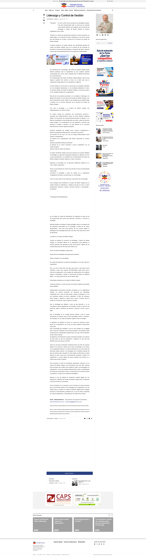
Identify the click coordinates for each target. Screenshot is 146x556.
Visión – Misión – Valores (41, 554)
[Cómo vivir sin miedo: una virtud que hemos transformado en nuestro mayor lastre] (98, 155)
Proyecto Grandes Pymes (70, 542)
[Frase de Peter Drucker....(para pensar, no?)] (81, 482)
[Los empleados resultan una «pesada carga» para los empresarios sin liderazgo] (103, 524)
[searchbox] (101, 43)
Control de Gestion (50, 418)
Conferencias (48, 554)
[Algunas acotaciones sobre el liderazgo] (42, 524)
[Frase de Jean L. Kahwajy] (58, 482)
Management (105, 166)
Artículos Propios (55, 1)
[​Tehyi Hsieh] (98, 147)
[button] (110, 1)
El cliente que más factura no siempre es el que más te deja (107, 138)
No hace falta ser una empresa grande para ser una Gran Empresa (74, 1)
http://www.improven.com (57, 401)
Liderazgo (56, 418)
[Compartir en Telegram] (44, 20)
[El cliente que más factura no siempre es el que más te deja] (98, 139)
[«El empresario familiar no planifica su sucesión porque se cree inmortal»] (98, 131)
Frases (104, 146)
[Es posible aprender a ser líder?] (83, 524)
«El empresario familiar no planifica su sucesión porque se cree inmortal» (107, 130)
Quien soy (34, 554)
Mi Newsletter (81, 542)
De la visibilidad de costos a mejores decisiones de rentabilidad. (107, 163)
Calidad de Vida (105, 158)
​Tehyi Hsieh (104, 145)
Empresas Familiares (106, 132)
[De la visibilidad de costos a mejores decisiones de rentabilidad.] (98, 164)
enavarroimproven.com (73, 401)
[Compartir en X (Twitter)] (44, 17)
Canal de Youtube (58, 542)
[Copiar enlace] (44, 23)
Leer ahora (91, 1)
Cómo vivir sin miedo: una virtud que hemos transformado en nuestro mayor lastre (107, 155)
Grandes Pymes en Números (56, 554)
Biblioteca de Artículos (65, 554)
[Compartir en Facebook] (44, 15)
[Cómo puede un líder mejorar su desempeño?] (62, 524)
